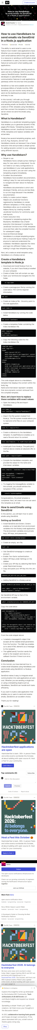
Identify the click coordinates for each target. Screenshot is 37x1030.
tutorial (27, 44)
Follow (18, 869)
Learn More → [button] (7, 765)
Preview (17, 786)
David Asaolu (10, 23)
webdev (5, 44)
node (20, 44)
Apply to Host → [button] (8, 853)
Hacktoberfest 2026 (8, 977)
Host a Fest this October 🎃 (17, 837)
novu (19, 23)
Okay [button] (5, 1026)
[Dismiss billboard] (34, 988)
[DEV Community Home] (7, 2)
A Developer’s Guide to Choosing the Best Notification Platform (15, 916)
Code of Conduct (13, 791)
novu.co (31, 24)
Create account (29, 2)
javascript (13, 44)
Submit (7, 786)
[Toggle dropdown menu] (34, 706)
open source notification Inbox (16, 901)
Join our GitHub (18, 888)
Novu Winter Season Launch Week (14, 908)
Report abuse (25, 791)
